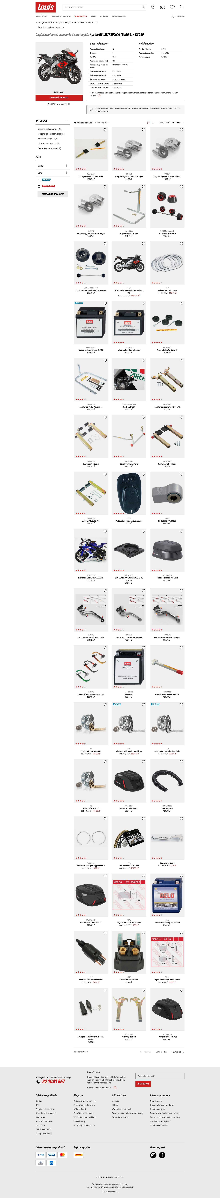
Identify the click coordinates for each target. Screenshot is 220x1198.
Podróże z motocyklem (84, 1113)
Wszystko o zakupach (122, 1109)
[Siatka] (148, 122)
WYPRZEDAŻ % (49, 186)
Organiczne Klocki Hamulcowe (129, 923)
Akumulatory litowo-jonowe (129, 350)
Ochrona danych (157, 1109)
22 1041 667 (53, 1082)
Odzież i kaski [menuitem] (41, 16)
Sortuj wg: (163, 123)
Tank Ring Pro (167, 808)
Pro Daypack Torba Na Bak (90, 923)
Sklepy (115, 1105)
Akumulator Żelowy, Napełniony (167, 923)
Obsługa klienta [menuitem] (119, 16)
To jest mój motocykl (59, 98)
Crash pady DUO (129, 407)
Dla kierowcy (79, 1121)
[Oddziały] (152, 7)
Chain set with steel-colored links (129, 751)
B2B (37, 1105)
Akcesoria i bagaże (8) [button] (48, 138)
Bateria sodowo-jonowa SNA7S (91, 350)
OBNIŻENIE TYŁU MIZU (167, 521)
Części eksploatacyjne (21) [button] (50, 129)
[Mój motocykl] (162, 7)
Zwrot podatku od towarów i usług (127, 1113)
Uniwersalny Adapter (91, 464)
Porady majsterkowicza (84, 1105)
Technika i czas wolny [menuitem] (61, 16)
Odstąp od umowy (44, 1133)
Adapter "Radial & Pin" (90, 521)
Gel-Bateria (129, 694)
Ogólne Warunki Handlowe (162, 1105)
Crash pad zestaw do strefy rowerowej (91, 290)
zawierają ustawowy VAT (112, 1184)
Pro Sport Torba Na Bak (167, 1037)
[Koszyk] (181, 7)
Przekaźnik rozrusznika (129, 980)
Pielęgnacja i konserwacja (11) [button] (51, 134)
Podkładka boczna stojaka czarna (129, 521)
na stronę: (99, 123)
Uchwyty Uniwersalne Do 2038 (91, 176)
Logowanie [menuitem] (179, 16)
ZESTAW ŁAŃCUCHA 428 (129, 866)
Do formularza (103, 111)
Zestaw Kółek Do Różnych (167, 350)
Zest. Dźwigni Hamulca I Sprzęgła (91, 637)
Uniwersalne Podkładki (167, 464)
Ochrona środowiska (159, 1125)
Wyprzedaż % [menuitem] (81, 16)
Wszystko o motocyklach (85, 1117)
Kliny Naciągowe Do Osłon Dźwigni (129, 176)
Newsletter (40, 1117)
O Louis (115, 1101)
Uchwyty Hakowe (129, 1037)
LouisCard (40, 1125)
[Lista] (153, 122)
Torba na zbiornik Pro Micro (167, 578)
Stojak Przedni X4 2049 (129, 233)
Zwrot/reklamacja (44, 1129)
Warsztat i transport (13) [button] (48, 143)
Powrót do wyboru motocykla (51, 27)
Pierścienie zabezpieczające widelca (91, 866)
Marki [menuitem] (93, 16)
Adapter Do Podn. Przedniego (90, 407)
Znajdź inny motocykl (57, 104)
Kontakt (39, 1101)
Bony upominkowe (44, 1121)
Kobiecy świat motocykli (84, 1101)
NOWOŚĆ (46, 180)
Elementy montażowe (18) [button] (49, 148)
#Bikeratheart (80, 1109)
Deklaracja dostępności (160, 1121)
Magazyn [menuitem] (104, 16)
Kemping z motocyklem (84, 1125)
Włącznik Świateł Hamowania (91, 980)
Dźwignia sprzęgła (167, 863)
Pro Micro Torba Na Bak (129, 808)
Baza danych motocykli (46, 1113)
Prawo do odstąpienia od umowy (165, 1113)
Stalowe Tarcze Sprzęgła (167, 290)
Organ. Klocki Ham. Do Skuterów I (167, 980)
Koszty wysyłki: (91, 1187)
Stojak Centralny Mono (129, 464)
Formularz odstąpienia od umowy (165, 1117)
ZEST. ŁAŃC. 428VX (91, 808)
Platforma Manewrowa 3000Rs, (91, 578)
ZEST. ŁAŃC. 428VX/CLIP (91, 751)
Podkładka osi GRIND (167, 233)
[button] (143, 7)
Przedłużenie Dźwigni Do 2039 (167, 694)
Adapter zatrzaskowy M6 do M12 (167, 407)
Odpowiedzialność (120, 1117)
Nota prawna (156, 1101)
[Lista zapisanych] (172, 7)
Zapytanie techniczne (45, 1109)
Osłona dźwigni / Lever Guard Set (91, 694)
